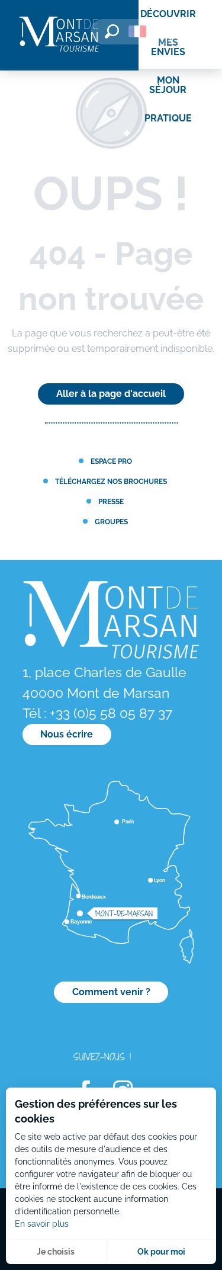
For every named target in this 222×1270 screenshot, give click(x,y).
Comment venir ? (111, 992)
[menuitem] (59, 35)
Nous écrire (66, 734)
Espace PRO (111, 461)
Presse (111, 501)
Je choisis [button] (56, 1251)
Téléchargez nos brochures (111, 481)
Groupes (111, 521)
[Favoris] (171, 33)
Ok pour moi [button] (161, 1251)
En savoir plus (42, 1224)
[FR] (137, 31)
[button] (112, 31)
